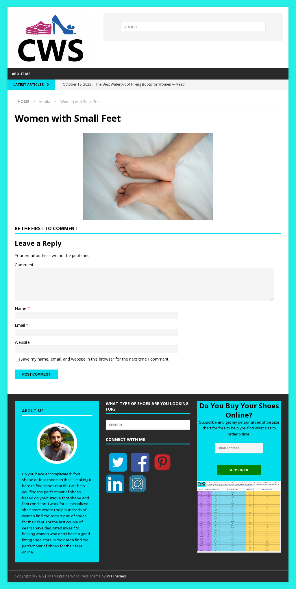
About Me (21, 73)
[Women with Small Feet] (148, 216)
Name (21, 308)
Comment (24, 264)
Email (20, 325)
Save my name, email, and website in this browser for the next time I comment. (95, 359)
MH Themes (116, 576)
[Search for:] (193, 27)
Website (22, 342)
